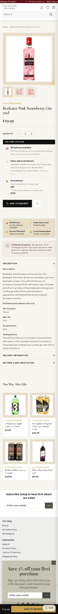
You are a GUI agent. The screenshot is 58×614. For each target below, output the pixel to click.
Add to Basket (19, 203)
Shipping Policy (10, 556)
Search (6, 544)
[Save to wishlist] (37, 203)
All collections (9, 529)
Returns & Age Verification (18, 363)
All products (8, 533)
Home (5, 27)
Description (10, 263)
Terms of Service (11, 552)
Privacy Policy (9, 548)
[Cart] (47, 7)
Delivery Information (15, 355)
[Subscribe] (46, 595)
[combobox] (29, 14)
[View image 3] (31, 92)
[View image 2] (19, 92)
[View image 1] (8, 92)
